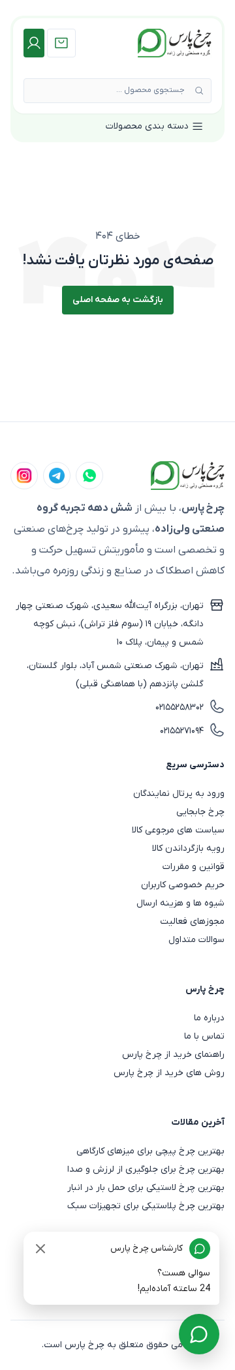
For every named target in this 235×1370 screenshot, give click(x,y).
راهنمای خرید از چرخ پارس (173, 1054)
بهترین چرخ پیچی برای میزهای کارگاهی (150, 1151)
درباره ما (209, 1018)
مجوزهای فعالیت (192, 921)
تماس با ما (204, 1036)
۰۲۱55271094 (182, 731)
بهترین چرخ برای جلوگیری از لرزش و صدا (146, 1169)
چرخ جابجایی (200, 812)
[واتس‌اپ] (89, 475)
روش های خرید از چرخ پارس (169, 1073)
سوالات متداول (196, 940)
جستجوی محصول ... (150, 90)
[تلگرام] (56, 475)
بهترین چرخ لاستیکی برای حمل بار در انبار (146, 1187)
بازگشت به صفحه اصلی (117, 300)
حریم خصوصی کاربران (183, 885)
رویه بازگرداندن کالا (188, 848)
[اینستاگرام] (24, 475)
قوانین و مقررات (194, 866)
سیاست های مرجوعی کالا (178, 830)
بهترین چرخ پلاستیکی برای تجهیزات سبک (146, 1206)
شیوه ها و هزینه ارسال (180, 903)
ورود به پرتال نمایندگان (179, 793)
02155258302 (179, 707)
